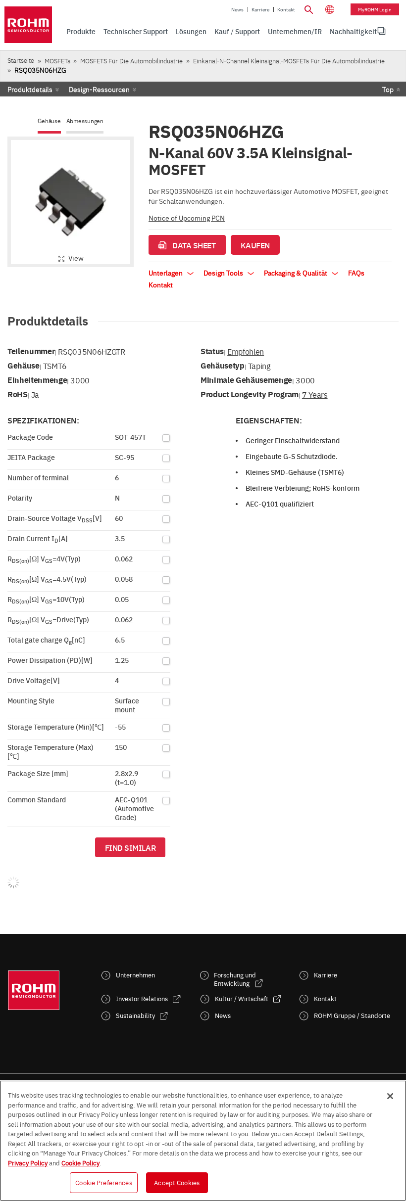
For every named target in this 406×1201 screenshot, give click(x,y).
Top (388, 89)
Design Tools (224, 272)
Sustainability (135, 1015)
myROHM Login (375, 9)
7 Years (315, 394)
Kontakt (286, 9)
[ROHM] (28, 24)
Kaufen (255, 244)
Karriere (260, 9)
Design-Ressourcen (99, 89)
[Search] (309, 8)
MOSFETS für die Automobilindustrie (131, 60)
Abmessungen (84, 121)
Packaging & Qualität (296, 272)
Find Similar (130, 847)
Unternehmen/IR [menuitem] (295, 31)
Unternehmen (135, 974)
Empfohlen (245, 351)
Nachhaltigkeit (353, 31)
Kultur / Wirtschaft (241, 998)
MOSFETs (57, 60)
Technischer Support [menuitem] (135, 31)
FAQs (356, 272)
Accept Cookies (177, 1182)
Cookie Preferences (103, 1182)
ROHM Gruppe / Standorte (352, 1015)
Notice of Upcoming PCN (187, 218)
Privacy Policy (28, 1162)
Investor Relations (142, 998)
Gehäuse (49, 121)
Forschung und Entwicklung (235, 978)
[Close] (390, 1096)
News (237, 9)
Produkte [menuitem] (81, 31)
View (76, 258)
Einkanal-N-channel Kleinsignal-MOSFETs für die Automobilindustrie (289, 60)
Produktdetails (29, 89)
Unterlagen (166, 272)
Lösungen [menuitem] (191, 31)
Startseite (20, 60)
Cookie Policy (80, 1162)
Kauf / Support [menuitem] (237, 31)
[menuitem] (353, 31)
